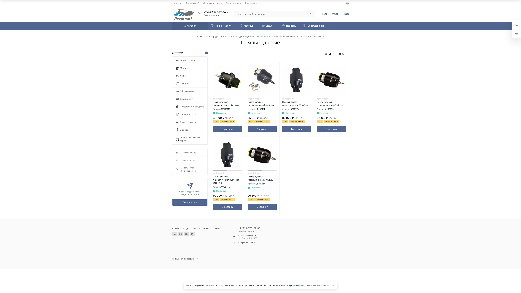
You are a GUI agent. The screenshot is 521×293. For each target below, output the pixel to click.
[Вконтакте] (174, 234)
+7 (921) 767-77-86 (215, 12)
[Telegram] (192, 234)
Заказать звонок (212, 15)
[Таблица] (347, 53)
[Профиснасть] (183, 14)
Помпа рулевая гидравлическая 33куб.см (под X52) (226, 179)
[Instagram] (180, 234)
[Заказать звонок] (516, 24)
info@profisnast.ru (246, 242)
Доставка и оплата (198, 228)
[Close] (333, 285)
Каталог (191, 25)
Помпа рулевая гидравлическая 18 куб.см (226, 103)
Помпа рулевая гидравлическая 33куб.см (330, 103)
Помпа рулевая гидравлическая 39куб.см (260, 178)
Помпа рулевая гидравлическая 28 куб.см (295, 103)
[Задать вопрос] (516, 33)
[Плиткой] (340, 53)
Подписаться (190, 202)
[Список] (343, 53)
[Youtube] (186, 234)
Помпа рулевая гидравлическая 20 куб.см (261, 103)
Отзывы (216, 228)
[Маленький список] (326, 53)
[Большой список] (329, 53)
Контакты (178, 228)
